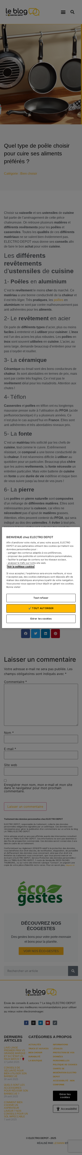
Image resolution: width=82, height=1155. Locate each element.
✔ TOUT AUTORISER (41, 608)
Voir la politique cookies (20, 566)
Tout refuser (41, 597)
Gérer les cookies (41, 618)
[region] (41, 577)
